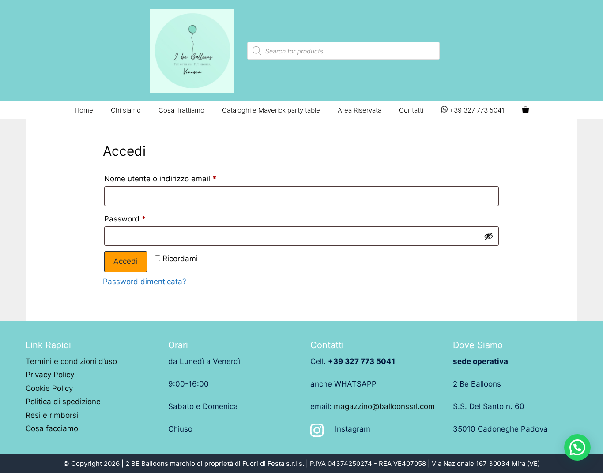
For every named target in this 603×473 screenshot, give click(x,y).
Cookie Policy (49, 388)
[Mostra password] (489, 236)
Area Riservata (359, 110)
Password (125, 218)
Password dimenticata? (144, 281)
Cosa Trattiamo (181, 110)
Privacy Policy (50, 374)
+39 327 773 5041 (476, 110)
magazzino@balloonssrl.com (384, 406)
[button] (577, 447)
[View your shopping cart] (525, 110)
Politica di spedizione (63, 401)
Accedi (125, 261)
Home (84, 110)
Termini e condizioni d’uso (71, 361)
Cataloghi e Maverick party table (271, 110)
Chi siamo (126, 110)
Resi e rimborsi (52, 415)
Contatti (411, 110)
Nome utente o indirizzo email (160, 178)
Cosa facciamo (52, 428)
